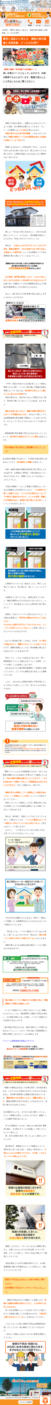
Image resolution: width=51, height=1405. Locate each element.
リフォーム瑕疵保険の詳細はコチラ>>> (18, 1041)
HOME (5, 30)
